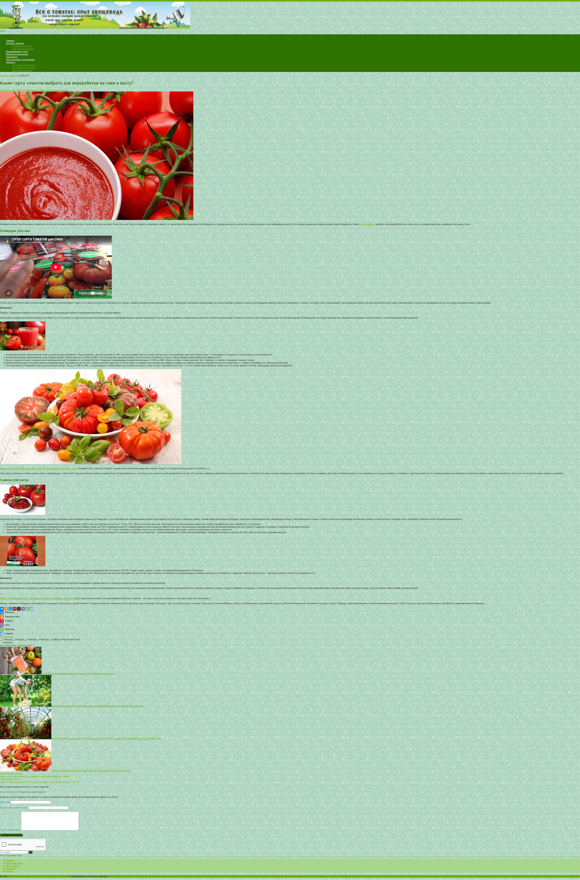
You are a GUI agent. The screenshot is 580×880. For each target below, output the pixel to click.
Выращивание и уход (17, 51)
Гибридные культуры (23, 48)
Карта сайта (12, 866)
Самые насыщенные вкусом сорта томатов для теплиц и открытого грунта (39, 468)
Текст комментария (10, 829)
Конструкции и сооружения (20, 59)
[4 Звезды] (43, 639)
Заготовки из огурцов (23, 68)
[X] (19, 609)
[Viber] (23, 609)
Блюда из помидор (22, 70)
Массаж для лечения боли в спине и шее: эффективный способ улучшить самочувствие (97, 706)
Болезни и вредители (17, 54)
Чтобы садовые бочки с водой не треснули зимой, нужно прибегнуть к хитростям (39, 781)
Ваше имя (5, 802)
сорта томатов (367, 224)
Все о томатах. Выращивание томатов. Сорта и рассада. (39, 876)
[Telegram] (31, 609)
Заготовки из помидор (24, 65)
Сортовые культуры (22, 46)
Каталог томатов (15, 43)
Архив (9, 871)
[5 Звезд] (54, 639)
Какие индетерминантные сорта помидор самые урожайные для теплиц (37, 598)
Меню (3, 30)
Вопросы (10, 868)
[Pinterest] (14, 609)
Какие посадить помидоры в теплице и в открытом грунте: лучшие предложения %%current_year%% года (106, 738)
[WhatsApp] (27, 609)
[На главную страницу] (290, 15)
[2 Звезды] (18, 639)
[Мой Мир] (10, 609)
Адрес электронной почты (14, 807)
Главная (10, 40)
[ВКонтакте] (2, 609)
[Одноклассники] (6, 609)
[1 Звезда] (6, 639)
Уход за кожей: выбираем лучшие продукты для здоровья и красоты (78, 673)
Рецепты (10, 62)
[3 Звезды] (30, 639)
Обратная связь (14, 863)
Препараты (12, 57)
